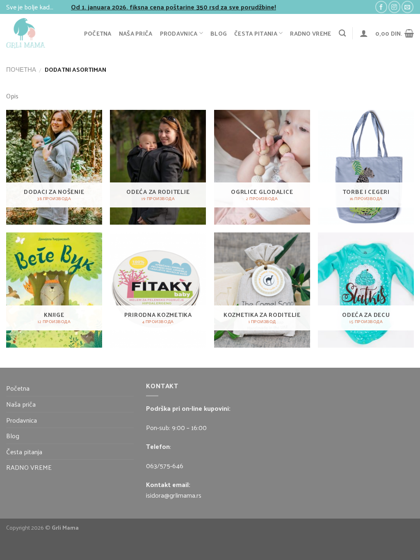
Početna (98, 33)
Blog (218, 33)
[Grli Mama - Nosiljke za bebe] (37, 33)
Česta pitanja (255, 33)
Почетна (21, 69)
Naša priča (136, 33)
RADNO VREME (310, 33)
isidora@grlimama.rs (173, 495)
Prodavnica (179, 33)
